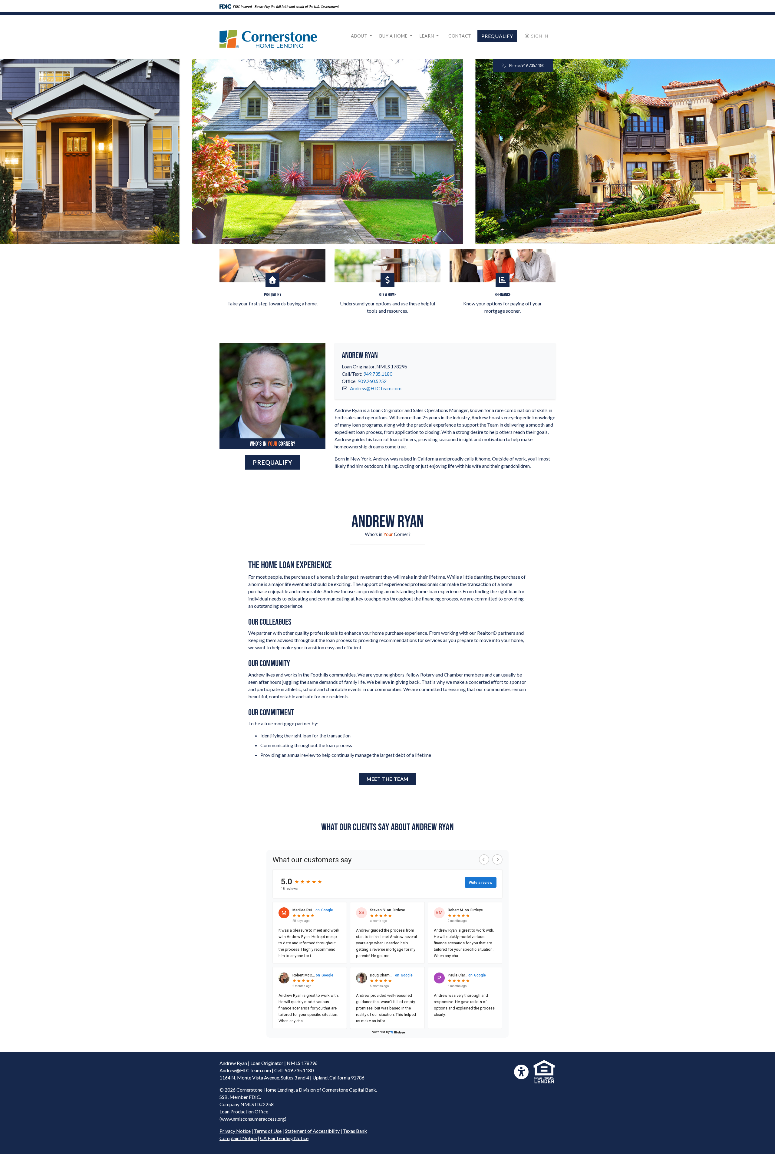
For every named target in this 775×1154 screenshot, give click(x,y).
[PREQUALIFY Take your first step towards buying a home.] (272, 265)
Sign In (539, 35)
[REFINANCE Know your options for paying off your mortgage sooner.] (503, 265)
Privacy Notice (235, 1131)
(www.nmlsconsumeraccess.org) (252, 1119)
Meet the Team (387, 779)
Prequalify (497, 36)
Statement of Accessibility (312, 1131)
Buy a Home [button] (394, 35)
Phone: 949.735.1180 (526, 65)
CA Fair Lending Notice (284, 1138)
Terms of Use (268, 1131)
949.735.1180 (377, 374)
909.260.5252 (372, 381)
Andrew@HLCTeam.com (375, 388)
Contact (459, 35)
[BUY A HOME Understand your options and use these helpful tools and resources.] (387, 265)
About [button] (359, 35)
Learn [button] (427, 35)
